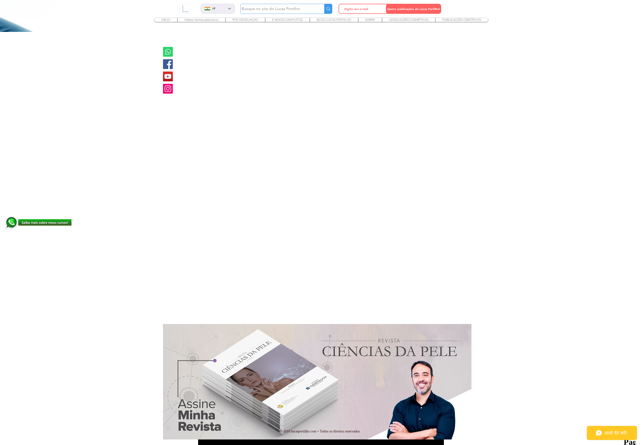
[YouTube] (168, 76)
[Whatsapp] (168, 52)
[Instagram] (168, 89)
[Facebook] (168, 64)
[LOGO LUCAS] (186, 8)
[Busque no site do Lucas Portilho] (328, 9)
